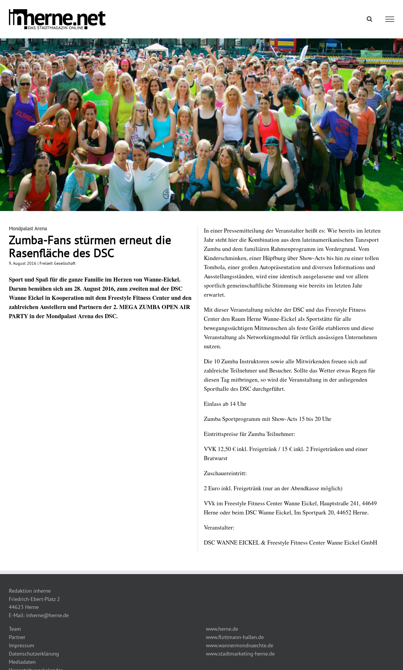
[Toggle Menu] (390, 19)
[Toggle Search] (369, 19)
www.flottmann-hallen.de (235, 637)
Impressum (21, 645)
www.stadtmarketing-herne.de (240, 653)
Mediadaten (22, 661)
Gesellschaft (65, 263)
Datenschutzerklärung (34, 653)
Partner (17, 637)
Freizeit (46, 263)
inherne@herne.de (47, 615)
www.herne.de (222, 628)
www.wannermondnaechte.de (239, 645)
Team (15, 628)
